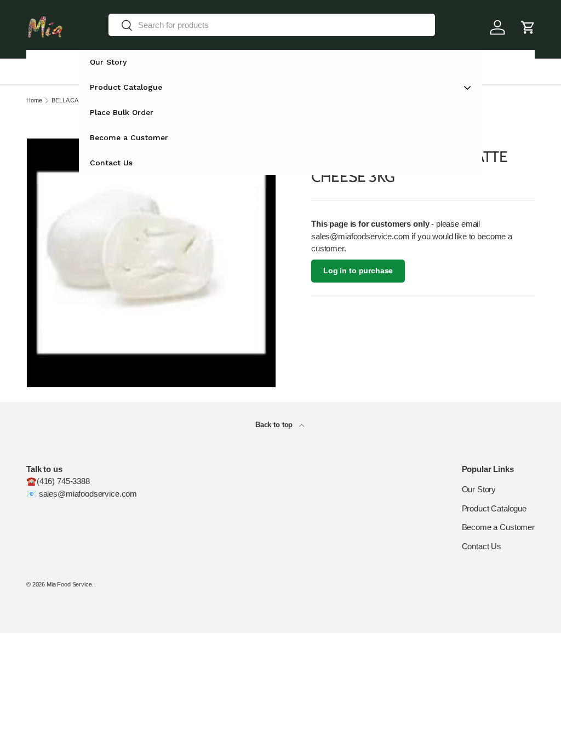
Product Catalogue (494, 508)
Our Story (479, 489)
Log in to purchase (358, 271)
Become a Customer (498, 527)
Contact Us (482, 546)
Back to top (275, 425)
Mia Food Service (69, 584)
